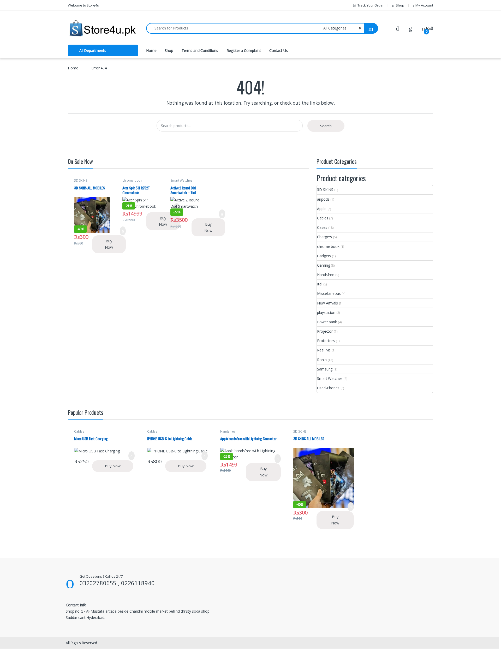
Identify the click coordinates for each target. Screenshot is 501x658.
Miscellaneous (329, 293)
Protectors (326, 340)
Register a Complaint (243, 50)
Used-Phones (328, 387)
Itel (319, 284)
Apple (321, 208)
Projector (325, 331)
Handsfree (325, 274)
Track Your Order (370, 5)
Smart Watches (181, 180)
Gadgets (324, 255)
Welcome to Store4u (83, 5)
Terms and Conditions (200, 50)
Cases (322, 227)
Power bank (327, 321)
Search (326, 125)
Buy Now (109, 244)
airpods (323, 199)
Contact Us (278, 50)
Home (151, 50)
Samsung (324, 369)
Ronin (321, 359)
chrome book (132, 180)
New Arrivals (327, 303)
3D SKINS (80, 180)
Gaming (323, 265)
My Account (424, 5)
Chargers (324, 236)
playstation (326, 312)
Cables (322, 218)
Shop (400, 5)
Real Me (324, 350)
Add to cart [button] (222, 214)
